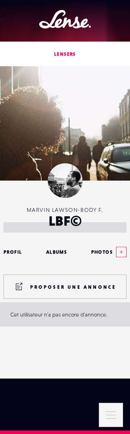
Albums (56, 252)
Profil (12, 252)
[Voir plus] (120, 252)
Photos (102, 252)
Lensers (65, 54)
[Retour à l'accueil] (65, 19)
